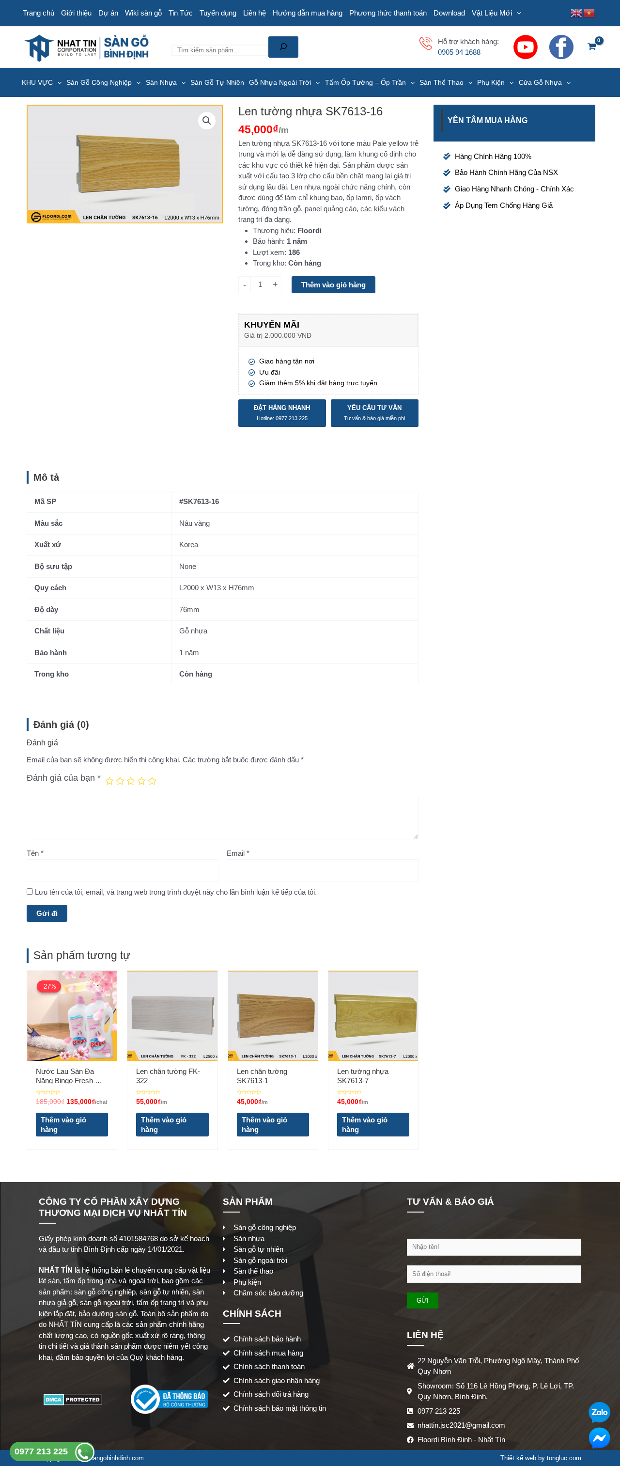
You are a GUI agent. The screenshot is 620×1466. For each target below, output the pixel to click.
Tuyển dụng (218, 13)
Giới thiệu (76, 13)
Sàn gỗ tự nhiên (217, 82)
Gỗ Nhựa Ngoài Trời (280, 82)
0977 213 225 (42, 1451)
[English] (577, 12)
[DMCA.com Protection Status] (73, 1399)
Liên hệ (254, 13)
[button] (207, 120)
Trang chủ (38, 13)
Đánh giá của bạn (64, 778)
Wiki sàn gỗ (143, 13)
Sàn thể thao (441, 82)
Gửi (423, 1300)
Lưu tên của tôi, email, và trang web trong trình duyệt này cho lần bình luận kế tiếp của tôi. (176, 892)
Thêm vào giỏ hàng (333, 285)
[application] (516, 13)
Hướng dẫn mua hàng (307, 13)
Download (449, 13)
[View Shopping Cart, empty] (592, 47)
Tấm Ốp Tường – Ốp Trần (365, 82)
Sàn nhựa (161, 82)
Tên (35, 853)
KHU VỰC (37, 82)
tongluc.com (564, 1458)
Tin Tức (181, 13)
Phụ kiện (491, 82)
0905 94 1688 (459, 52)
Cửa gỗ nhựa (540, 82)
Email (238, 853)
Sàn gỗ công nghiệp (99, 82)
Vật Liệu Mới (492, 13)
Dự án (108, 13)
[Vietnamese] (589, 12)
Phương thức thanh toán (388, 13)
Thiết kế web (518, 1458)
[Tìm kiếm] (283, 47)
